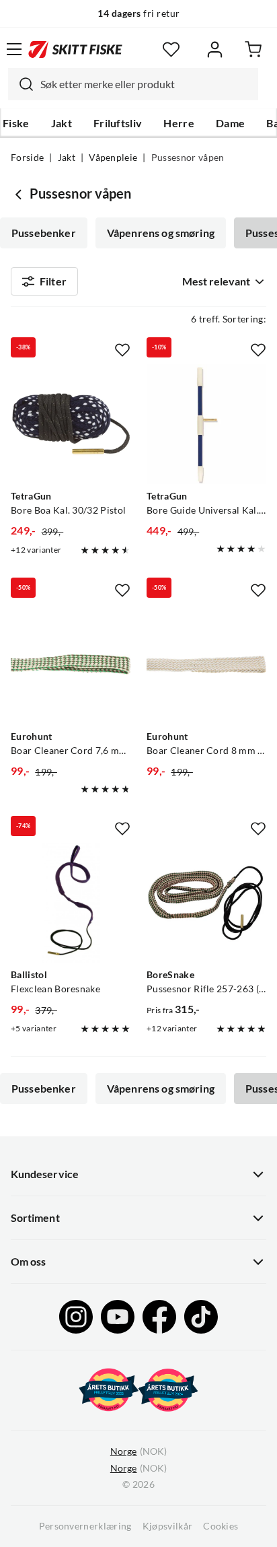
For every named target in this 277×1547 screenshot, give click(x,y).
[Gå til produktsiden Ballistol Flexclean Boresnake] (70, 903)
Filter (53, 281)
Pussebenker (43, 233)
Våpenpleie (113, 157)
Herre (178, 123)
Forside (27, 157)
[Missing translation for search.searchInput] (21, 84)
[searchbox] (146, 84)
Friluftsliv (118, 123)
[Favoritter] (171, 49)
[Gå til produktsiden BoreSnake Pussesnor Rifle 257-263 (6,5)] (206, 903)
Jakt (61, 123)
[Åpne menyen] (14, 49)
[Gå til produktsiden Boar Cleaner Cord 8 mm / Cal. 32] (206, 664)
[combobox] (133, 84)
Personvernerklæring (85, 1526)
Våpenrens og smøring (160, 233)
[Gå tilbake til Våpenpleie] (20, 194)
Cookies (220, 1526)
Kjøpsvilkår (168, 1526)
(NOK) (138, 1451)
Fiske (16, 123)
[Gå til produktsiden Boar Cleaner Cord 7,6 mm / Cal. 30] (70, 664)
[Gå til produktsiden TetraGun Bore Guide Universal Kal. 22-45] (206, 424)
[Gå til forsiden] (75, 49)
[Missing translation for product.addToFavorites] (122, 350)
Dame (230, 123)
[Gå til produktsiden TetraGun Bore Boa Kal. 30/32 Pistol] (70, 424)
